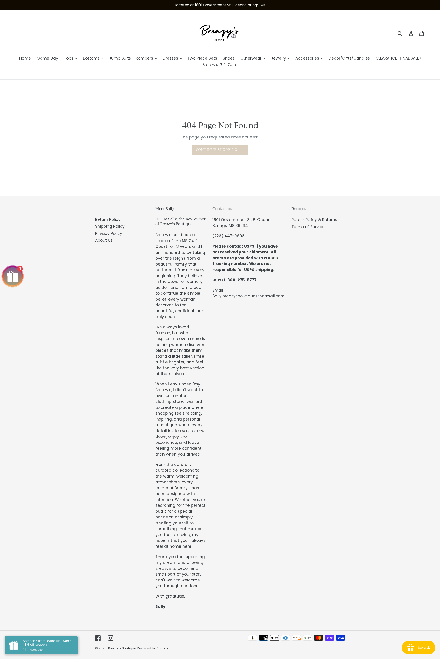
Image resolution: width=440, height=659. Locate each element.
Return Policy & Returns (314, 219)
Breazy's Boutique (122, 648)
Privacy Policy (108, 233)
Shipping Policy (110, 226)
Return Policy (108, 219)
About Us (104, 240)
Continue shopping (216, 150)
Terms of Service (308, 227)
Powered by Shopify (153, 648)
